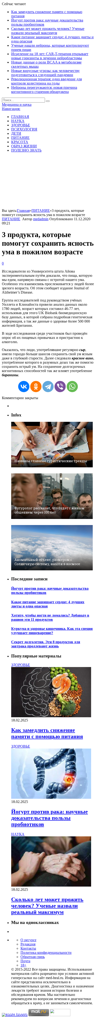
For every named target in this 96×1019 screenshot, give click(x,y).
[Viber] (60, 386)
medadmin (40, 219)
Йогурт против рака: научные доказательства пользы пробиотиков (49, 818)
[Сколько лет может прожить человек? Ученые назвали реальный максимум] (51, 885)
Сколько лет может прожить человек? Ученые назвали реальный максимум (47, 31)
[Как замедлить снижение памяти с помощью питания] (51, 716)
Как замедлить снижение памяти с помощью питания (47, 733)
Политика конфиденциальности (46, 953)
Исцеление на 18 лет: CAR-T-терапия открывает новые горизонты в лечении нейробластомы (49, 56)
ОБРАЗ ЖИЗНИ (24, 146)
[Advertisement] (48, 181)
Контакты (28, 948)
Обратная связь (33, 957)
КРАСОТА (19, 142)
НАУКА (17, 121)
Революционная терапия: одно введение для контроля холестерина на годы (46, 81)
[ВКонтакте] (23, 386)
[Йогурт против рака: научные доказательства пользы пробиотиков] (51, 797)
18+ (23, 965)
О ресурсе (28, 940)
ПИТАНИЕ (20, 138)
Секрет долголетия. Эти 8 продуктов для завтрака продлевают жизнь (45, 644)
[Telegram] (48, 386)
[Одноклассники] (35, 386)
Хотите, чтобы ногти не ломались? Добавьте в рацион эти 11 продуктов (50, 617)
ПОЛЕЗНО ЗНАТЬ (26, 150)
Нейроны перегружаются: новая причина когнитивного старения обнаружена (44, 89)
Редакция (28, 944)
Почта (25, 961)
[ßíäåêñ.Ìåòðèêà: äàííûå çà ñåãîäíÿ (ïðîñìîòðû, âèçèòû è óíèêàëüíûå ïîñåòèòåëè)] (14, 1015)
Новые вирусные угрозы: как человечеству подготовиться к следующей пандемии (45, 73)
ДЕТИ (16, 133)
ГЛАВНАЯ (20, 117)
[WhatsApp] (72, 386)
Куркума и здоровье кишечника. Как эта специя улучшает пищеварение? (52, 631)
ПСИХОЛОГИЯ (24, 129)
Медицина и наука (16, 105)
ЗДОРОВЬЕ (20, 125)
